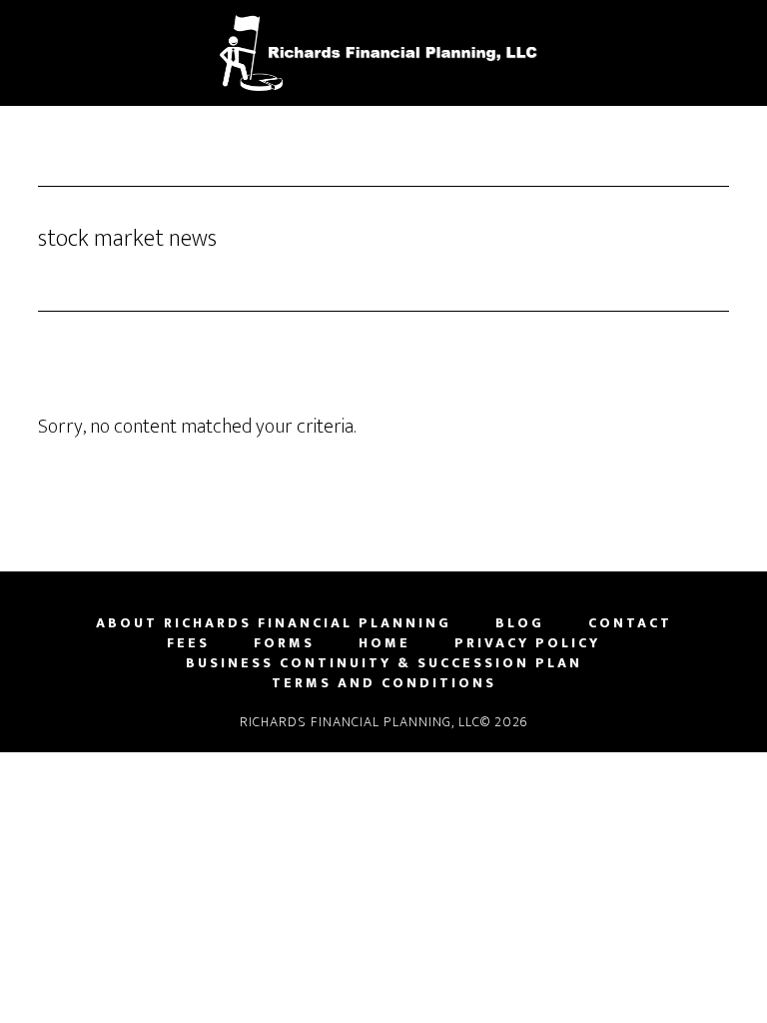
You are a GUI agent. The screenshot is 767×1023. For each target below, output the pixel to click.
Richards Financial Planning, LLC (383, 53)
